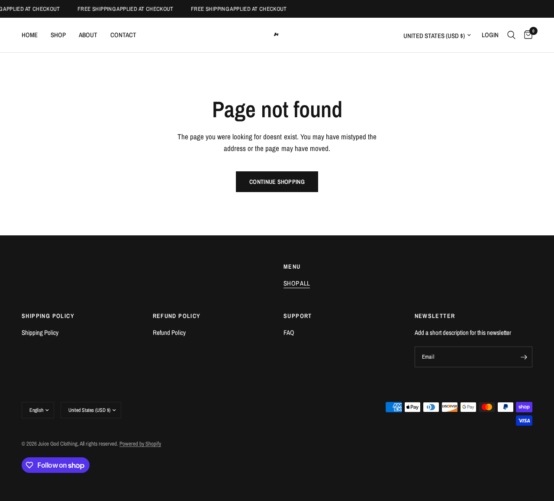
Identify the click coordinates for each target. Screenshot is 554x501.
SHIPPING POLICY (48, 316)
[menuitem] (33, 35)
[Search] (511, 35)
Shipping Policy (40, 332)
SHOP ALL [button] (296, 283)
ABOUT (88, 34)
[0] (526, 35)
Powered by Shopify (140, 443)
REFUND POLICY (177, 316)
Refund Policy (169, 332)
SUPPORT (297, 316)
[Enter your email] (523, 357)
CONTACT (123, 34)
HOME (30, 34)
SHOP (58, 34)
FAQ (288, 332)
